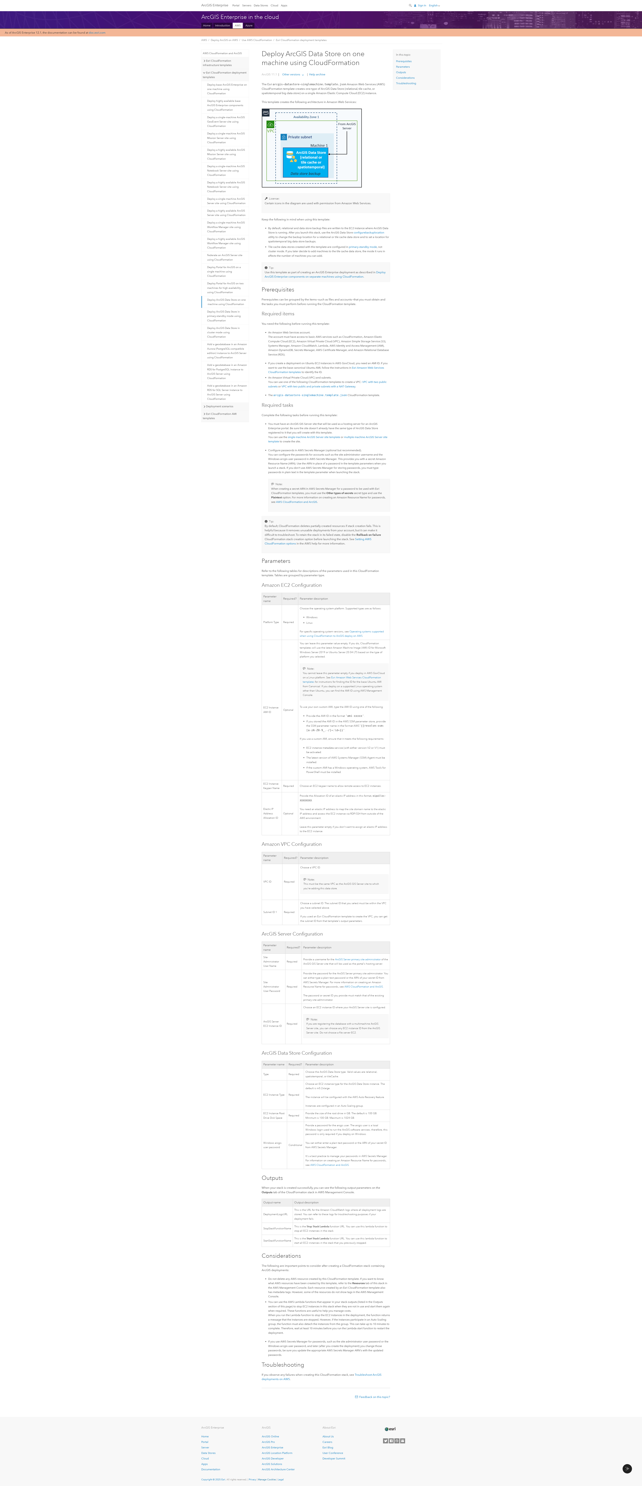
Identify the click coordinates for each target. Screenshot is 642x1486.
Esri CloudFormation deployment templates (301, 40)
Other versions (291, 74)
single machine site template (314, 437)
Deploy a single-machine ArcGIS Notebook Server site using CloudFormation (226, 171)
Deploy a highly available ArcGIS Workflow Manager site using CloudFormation (226, 243)
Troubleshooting (406, 83)
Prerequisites (404, 61)
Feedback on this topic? (374, 1397)
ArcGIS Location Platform (277, 1453)
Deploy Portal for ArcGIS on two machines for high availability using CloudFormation (225, 288)
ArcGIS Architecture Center (278, 1469)
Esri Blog (328, 1447)
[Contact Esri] (402, 1440)
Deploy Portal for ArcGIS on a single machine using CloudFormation (224, 272)
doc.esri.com (97, 32)
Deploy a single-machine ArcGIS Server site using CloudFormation (226, 201)
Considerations (405, 77)
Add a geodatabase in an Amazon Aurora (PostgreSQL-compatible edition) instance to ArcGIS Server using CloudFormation (227, 351)
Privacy (252, 1479)
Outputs (401, 72)
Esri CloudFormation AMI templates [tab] (219, 416)
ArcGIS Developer (273, 1458)
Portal (235, 5)
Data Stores (261, 5)
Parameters (403, 66)
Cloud (274, 5)
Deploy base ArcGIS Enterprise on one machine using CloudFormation (227, 89)
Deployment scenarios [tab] (219, 406)
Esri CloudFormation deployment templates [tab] (224, 75)
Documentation (210, 1469)
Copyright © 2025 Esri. (213, 1479)
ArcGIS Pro (268, 1442)
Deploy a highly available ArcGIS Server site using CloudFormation (226, 213)
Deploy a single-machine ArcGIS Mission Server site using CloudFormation (226, 138)
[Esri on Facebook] (391, 1440)
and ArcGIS (296, 502)
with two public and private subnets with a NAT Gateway (318, 386)
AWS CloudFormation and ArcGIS (222, 53)
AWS (238, 25)
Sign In (422, 5)
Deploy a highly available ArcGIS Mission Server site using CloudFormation (226, 154)
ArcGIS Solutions (272, 1464)
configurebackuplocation (369, 232)
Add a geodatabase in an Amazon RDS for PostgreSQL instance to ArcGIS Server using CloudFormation (227, 371)
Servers (246, 5)
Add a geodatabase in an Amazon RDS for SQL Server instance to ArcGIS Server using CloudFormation (227, 392)
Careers (327, 1442)
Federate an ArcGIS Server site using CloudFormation (224, 257)
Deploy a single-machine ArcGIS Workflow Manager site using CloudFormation (226, 227)
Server (205, 1447)
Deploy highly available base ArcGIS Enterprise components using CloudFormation (225, 105)
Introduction (222, 25)
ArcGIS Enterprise (214, 5)
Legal (281, 1479)
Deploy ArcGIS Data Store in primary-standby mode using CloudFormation (224, 316)
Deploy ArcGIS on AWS (224, 40)
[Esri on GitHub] (396, 1440)
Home (206, 25)
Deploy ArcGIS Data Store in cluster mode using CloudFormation (223, 332)
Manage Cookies (267, 1479)
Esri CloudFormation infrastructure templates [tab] (217, 63)
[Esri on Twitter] (385, 1440)
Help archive (316, 74)
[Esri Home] (390, 1429)
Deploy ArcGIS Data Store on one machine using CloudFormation (226, 302)
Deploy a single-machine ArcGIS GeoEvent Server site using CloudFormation (226, 122)
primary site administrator (358, 959)
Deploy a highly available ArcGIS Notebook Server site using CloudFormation (226, 187)
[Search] (410, 5)
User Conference (333, 1453)
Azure (248, 25)
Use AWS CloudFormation (257, 40)
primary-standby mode (363, 247)
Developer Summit (334, 1458)
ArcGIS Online (270, 1436)
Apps (284, 5)
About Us (328, 1436)
